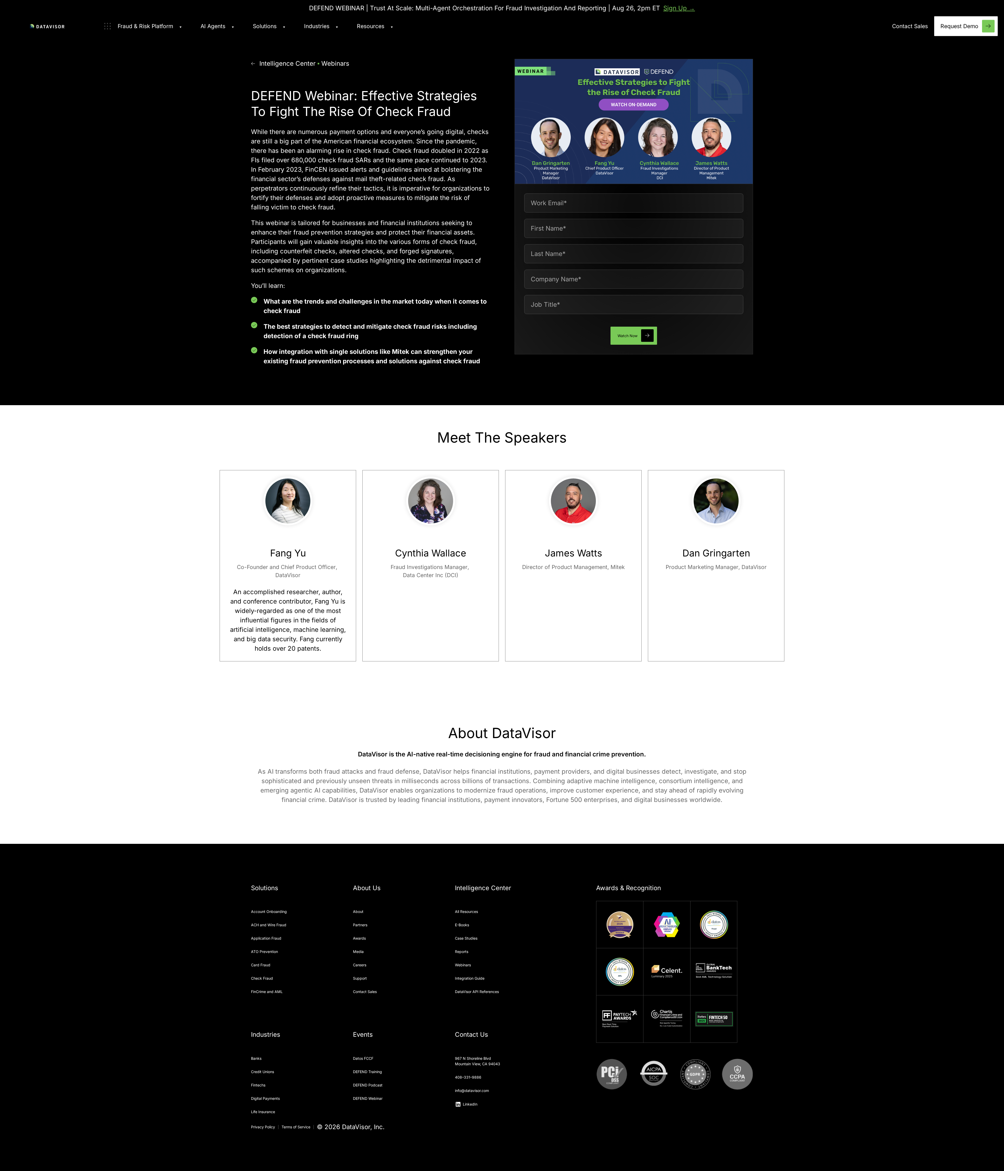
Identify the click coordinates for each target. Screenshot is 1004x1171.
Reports (461, 951)
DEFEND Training (367, 1071)
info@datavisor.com (472, 1090)
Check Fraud (262, 978)
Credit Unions (262, 1071)
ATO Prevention (264, 951)
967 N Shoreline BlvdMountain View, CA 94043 (477, 1061)
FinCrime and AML (267, 991)
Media (358, 951)
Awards (359, 938)
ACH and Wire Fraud (268, 925)
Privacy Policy (263, 1127)
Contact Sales (365, 991)
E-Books (462, 925)
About (358, 911)
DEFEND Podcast (368, 1085)
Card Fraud (260, 965)
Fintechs (258, 1085)
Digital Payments (265, 1098)
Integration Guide (469, 978)
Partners (360, 925)
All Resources (466, 911)
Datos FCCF (363, 1058)
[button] (142, 26)
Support (360, 978)
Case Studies (466, 938)
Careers (359, 965)
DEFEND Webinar (368, 1098)
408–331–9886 (468, 1077)
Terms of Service (296, 1127)
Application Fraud (266, 938)
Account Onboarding (269, 911)
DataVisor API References (477, 991)
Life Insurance (263, 1111)
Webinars (335, 63)
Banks (256, 1058)
